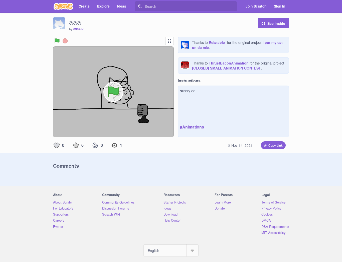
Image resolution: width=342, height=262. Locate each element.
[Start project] (57, 41)
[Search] (140, 6)
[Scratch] (63, 6)
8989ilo (78, 29)
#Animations (192, 127)
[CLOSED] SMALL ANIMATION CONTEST (226, 68)
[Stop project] (65, 41)
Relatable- (217, 42)
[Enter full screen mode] (169, 41)
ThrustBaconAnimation (229, 63)
